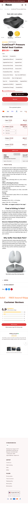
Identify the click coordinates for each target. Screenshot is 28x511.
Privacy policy (9, 476)
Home (1, 9)
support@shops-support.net (12, 455)
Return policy (9, 483)
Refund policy (9, 486)
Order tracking (9, 465)
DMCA (7, 470)
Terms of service (9, 478)
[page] (22, 1)
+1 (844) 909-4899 (10, 453)
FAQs (7, 467)
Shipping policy (9, 481)
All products (7, 9)
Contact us (8, 462)
